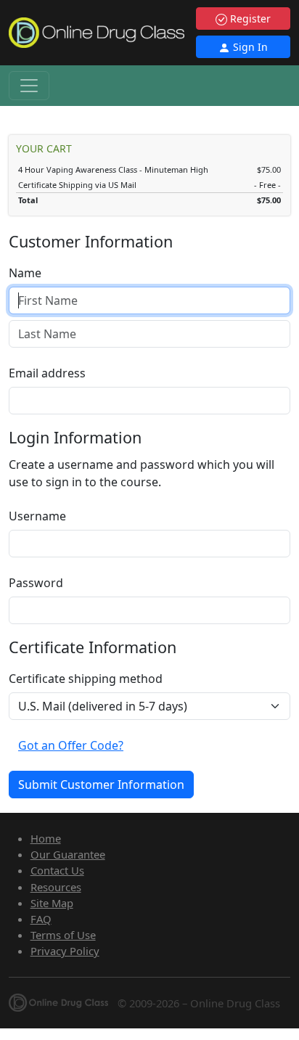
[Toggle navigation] (29, 85)
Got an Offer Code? (70, 745)
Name (25, 273)
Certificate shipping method (86, 679)
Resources (55, 887)
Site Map (51, 903)
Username (37, 516)
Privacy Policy (64, 950)
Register (249, 18)
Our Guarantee (67, 854)
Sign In (249, 47)
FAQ (41, 919)
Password (36, 583)
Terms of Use (63, 935)
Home (45, 838)
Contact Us (57, 870)
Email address (47, 373)
